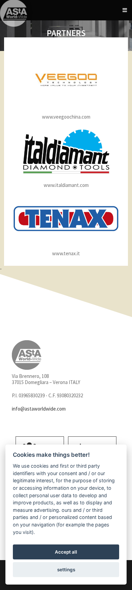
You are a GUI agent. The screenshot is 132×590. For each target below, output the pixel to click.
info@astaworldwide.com (39, 408)
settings (66, 569)
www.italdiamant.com (66, 185)
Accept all (66, 552)
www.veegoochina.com (66, 117)
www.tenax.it (66, 253)
